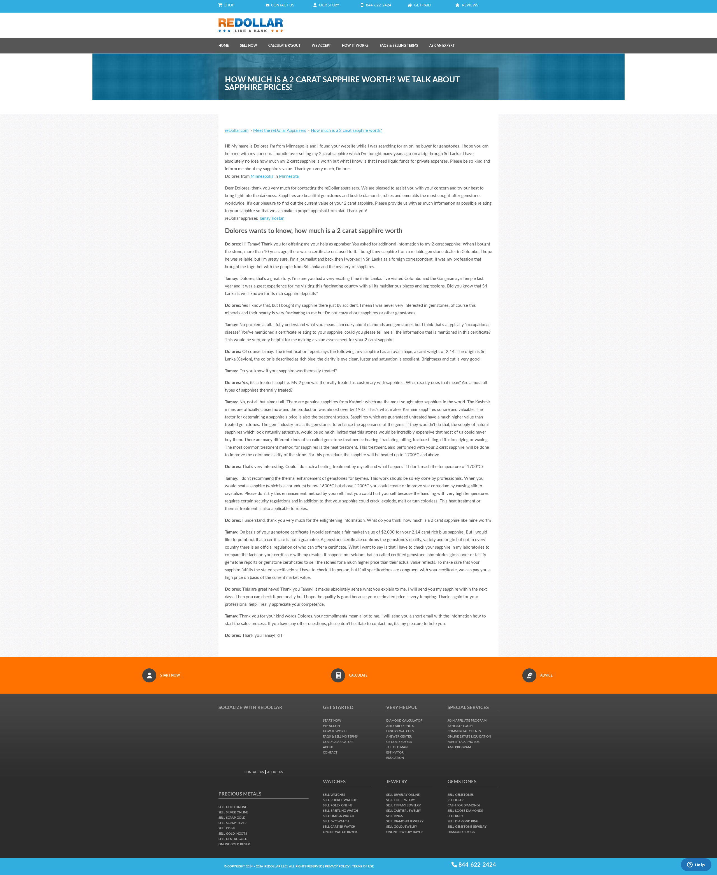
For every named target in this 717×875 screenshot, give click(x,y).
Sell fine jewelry (400, 800)
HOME (223, 45)
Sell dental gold (232, 839)
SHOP (228, 5)
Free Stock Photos (463, 741)
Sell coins (226, 828)
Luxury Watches (400, 731)
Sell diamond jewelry (404, 821)
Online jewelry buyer (404, 832)
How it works (335, 731)
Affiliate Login (460, 725)
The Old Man (397, 747)
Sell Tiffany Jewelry (403, 805)
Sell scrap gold (231, 817)
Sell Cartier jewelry (403, 810)
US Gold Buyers (399, 741)
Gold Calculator (338, 741)
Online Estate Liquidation (469, 736)
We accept (332, 725)
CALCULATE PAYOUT (284, 45)
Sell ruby (455, 816)
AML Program (459, 747)
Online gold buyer (234, 844)
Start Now (332, 720)
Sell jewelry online (403, 794)
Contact (330, 752)
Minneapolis (262, 176)
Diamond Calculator (404, 720)
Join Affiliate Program (467, 720)
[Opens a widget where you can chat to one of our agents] (696, 865)
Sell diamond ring (463, 821)
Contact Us (254, 772)
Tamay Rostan (271, 218)
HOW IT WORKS (355, 45)
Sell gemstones (461, 794)
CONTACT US (281, 5)
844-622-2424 (378, 5)
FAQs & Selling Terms (399, 45)
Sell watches (334, 794)
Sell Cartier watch (339, 826)
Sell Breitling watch (340, 810)
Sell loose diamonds (465, 810)
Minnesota (289, 176)
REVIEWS (470, 5)
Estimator (395, 752)
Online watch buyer (340, 832)
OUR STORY (329, 5)
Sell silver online (233, 812)
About (328, 747)
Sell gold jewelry (401, 826)
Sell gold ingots (232, 833)
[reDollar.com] (250, 20)
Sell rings (394, 816)
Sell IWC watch (336, 821)
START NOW (170, 675)
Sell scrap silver (232, 823)
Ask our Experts (400, 725)
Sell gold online (232, 807)
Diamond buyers (461, 832)
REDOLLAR (456, 800)
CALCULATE (358, 675)
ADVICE (546, 675)
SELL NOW (248, 45)
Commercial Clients (464, 731)
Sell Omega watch (338, 816)
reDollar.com (236, 130)
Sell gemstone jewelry (467, 826)
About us (275, 772)
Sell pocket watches (340, 800)
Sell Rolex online (337, 805)
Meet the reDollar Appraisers (279, 130)
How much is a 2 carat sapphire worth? (346, 130)
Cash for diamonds (464, 805)
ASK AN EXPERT (442, 45)
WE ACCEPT (321, 45)
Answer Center (399, 736)
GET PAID (422, 5)
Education (395, 757)
